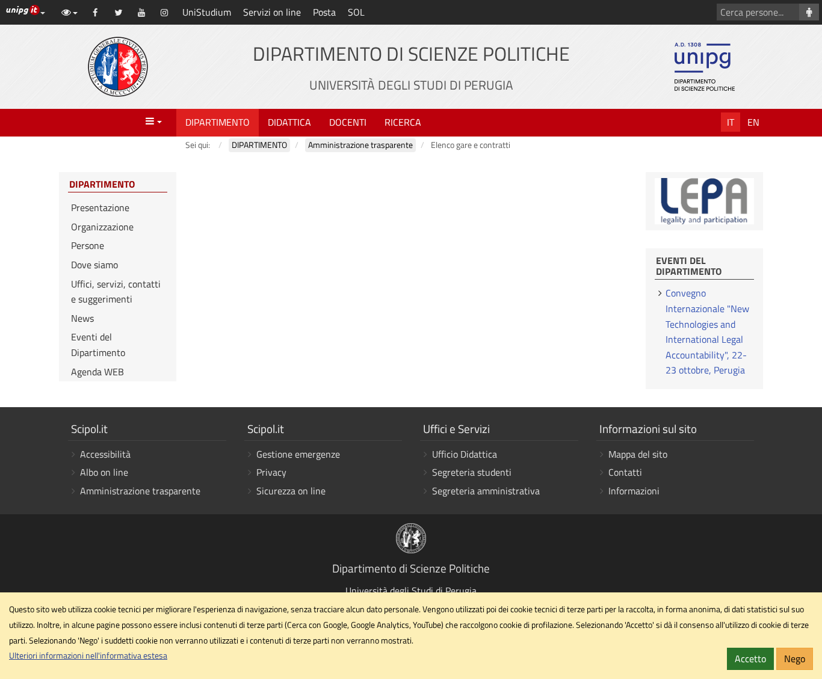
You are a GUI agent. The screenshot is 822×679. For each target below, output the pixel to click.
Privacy (271, 472)
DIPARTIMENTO (217, 122)
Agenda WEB (97, 371)
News (82, 318)
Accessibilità (105, 454)
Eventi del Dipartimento (98, 345)
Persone (87, 245)
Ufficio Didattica (464, 454)
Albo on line (104, 472)
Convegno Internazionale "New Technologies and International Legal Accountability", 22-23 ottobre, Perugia (707, 331)
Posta (324, 12)
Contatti (625, 472)
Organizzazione (102, 227)
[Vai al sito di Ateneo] (118, 67)
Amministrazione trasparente (140, 491)
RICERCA (403, 122)
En (753, 122)
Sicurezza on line (291, 491)
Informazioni (634, 491)
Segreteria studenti (471, 472)
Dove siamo (94, 264)
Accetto (750, 658)
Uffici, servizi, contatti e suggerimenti (116, 292)
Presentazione (100, 207)
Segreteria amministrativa (486, 491)
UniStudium (206, 12)
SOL (356, 12)
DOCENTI (347, 122)
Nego (794, 658)
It (730, 122)
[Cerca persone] (809, 12)
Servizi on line (272, 12)
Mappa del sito (637, 454)
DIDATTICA (289, 122)
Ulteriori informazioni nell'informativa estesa (88, 656)
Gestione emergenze (298, 454)
